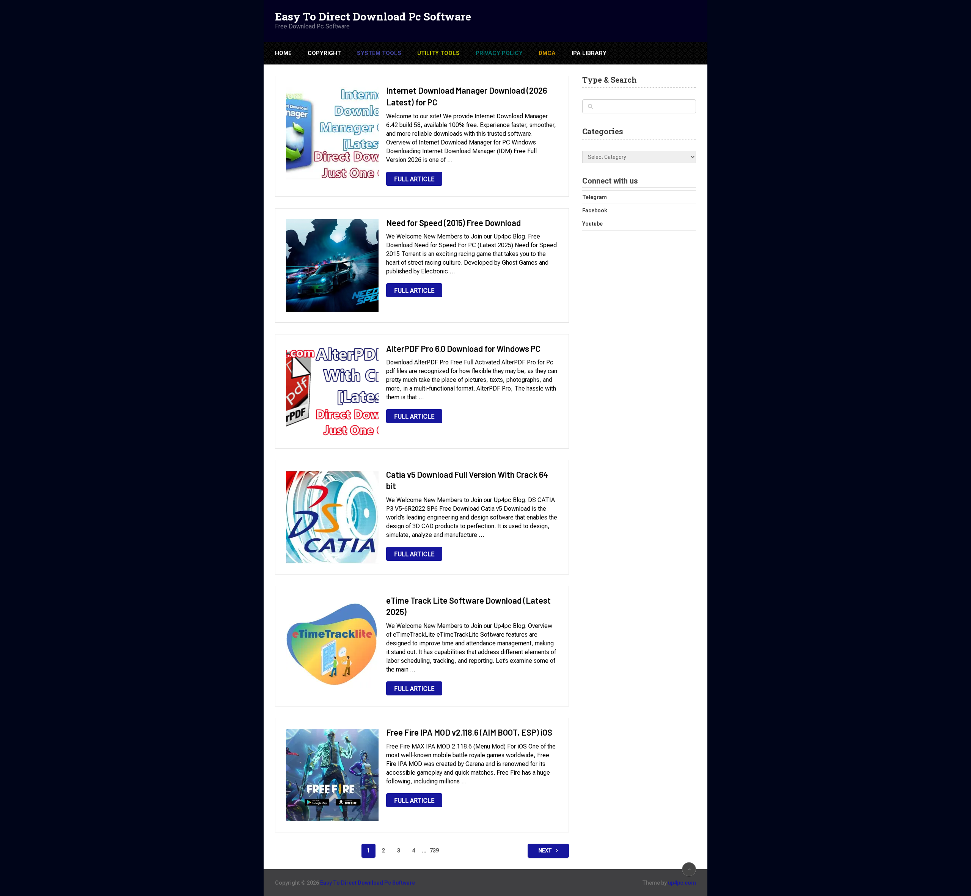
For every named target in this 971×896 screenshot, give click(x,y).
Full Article (414, 179)
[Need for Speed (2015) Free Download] (332, 265)
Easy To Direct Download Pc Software (373, 16)
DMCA (547, 53)
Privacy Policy (499, 53)
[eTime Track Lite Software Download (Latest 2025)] (332, 643)
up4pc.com (682, 883)
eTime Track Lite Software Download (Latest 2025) (468, 606)
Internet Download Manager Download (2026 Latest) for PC (466, 96)
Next (546, 850)
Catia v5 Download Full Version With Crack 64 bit (467, 480)
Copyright (324, 53)
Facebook (594, 210)
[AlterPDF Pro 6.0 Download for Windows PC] (332, 391)
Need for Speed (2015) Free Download (453, 223)
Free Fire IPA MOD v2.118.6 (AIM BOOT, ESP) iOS (469, 732)
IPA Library (589, 53)
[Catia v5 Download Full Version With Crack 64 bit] (332, 517)
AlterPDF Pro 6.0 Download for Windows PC (463, 348)
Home (283, 53)
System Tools (379, 53)
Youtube (592, 224)
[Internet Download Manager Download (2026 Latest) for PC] (332, 133)
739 (434, 850)
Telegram (594, 197)
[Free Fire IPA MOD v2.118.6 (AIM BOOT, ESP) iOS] (332, 775)
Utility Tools (438, 53)
